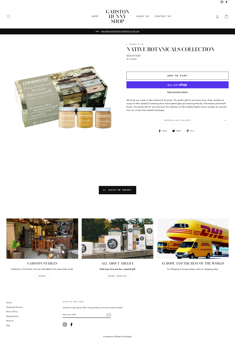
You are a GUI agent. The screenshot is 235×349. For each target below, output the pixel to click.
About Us (142, 16)
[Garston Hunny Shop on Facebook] (71, 324)
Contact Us (163, 16)
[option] (117, 31)
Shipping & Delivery (14, 307)
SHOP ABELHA (117, 276)
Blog (8, 325)
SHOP (95, 16)
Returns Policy (12, 311)
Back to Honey (119, 190)
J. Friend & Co (135, 44)
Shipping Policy (12, 316)
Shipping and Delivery (177, 120)
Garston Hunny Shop (117, 16)
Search (9, 302)
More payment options (177, 91)
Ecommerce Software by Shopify (117, 336)
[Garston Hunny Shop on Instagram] (65, 324)
